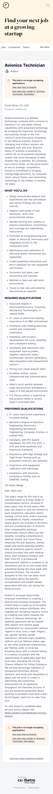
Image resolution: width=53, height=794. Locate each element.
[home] (6, 5)
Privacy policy (20, 788)
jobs (3, 47)
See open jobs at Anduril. (24, 87)
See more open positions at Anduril (26, 758)
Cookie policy (33, 788)
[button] (47, 5)
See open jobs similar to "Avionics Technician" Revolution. (28, 92)
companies (14, 47)
